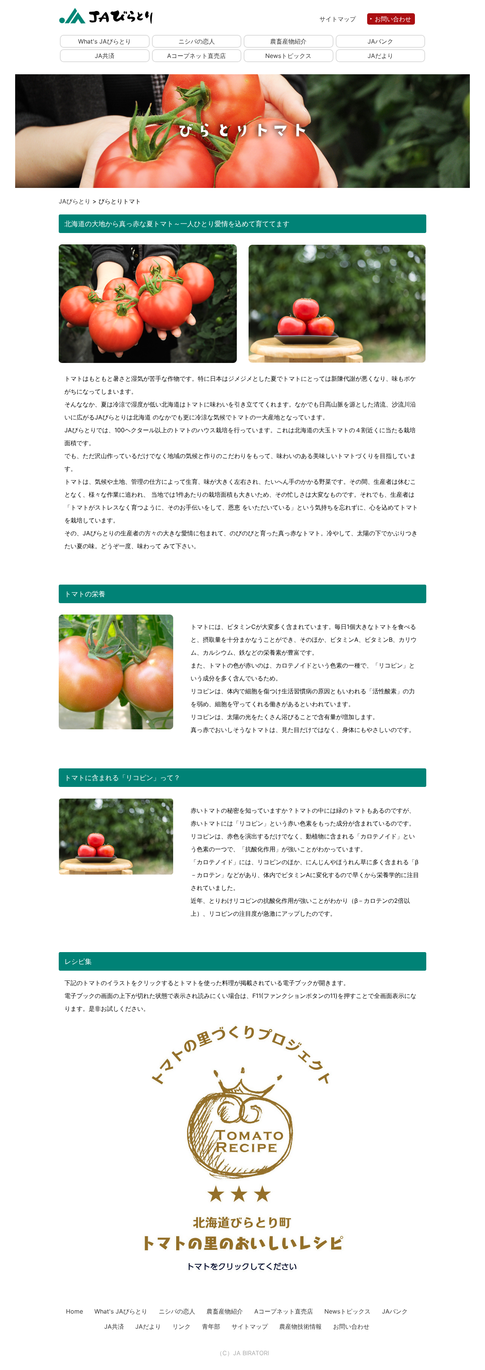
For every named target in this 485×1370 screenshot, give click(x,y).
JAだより (380, 55)
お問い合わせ (393, 19)
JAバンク (380, 41)
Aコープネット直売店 (196, 55)
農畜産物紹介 (288, 41)
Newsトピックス (288, 55)
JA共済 (104, 55)
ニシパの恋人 (196, 41)
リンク (181, 1326)
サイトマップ (337, 19)
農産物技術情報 (300, 1326)
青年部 (211, 1326)
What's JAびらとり (104, 41)
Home (74, 1311)
